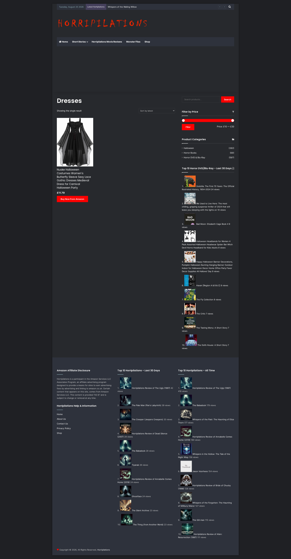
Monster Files (133, 41)
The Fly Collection (204, 299)
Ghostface (137, 496)
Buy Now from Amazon (72, 199)
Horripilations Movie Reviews (107, 41)
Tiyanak (135, 465)
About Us (61, 419)
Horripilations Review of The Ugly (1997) (151, 388)
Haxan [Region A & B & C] (208, 285)
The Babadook (138, 451)
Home (64, 41)
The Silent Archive (140, 510)
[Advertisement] (145, 69)
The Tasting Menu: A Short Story (211, 328)
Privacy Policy (64, 428)
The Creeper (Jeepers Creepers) (147, 419)
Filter (188, 127)
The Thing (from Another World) (148, 524)
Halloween (189, 148)
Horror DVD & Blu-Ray (194, 157)
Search (227, 99)
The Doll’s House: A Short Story (212, 345)
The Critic (200, 313)
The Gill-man (198, 520)
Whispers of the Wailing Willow (122, 7)
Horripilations (103, 550)
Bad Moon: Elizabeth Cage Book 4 (212, 224)
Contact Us (62, 423)
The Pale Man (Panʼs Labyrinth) (146, 405)
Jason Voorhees (200, 471)
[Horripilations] (102, 23)
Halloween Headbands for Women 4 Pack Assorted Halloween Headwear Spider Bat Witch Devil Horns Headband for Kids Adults (207, 244)
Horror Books (190, 153)
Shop (147, 41)
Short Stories (79, 41)
